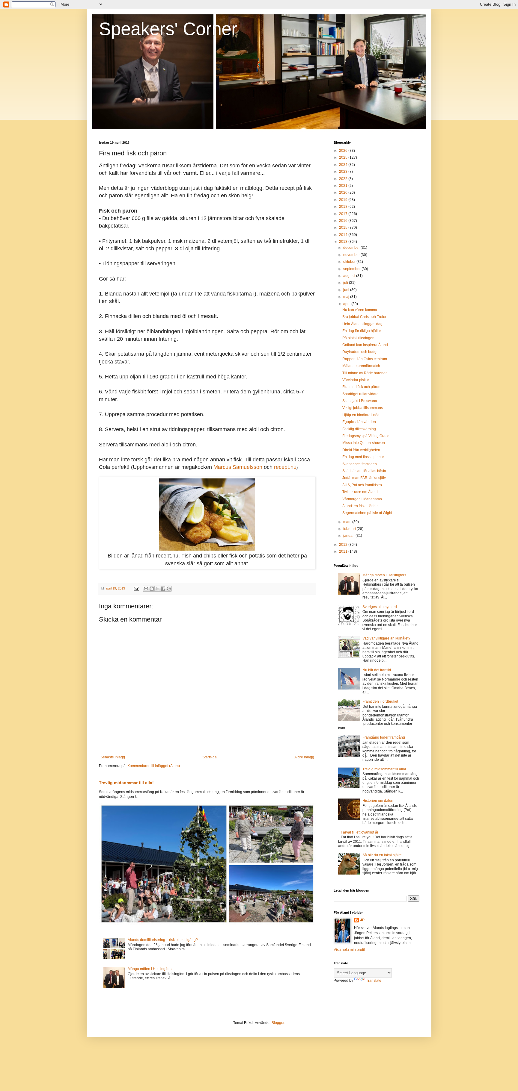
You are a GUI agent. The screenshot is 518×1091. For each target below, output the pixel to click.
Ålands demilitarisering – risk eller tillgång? (163, 940)
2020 (343, 192)
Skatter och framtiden (359, 464)
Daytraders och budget (361, 352)
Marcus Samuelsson (237, 467)
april (347, 304)
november (352, 255)
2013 (343, 242)
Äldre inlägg (304, 757)
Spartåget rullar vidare (360, 394)
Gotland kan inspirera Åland (365, 345)
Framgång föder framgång (383, 737)
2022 (343, 179)
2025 (343, 157)
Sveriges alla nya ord (379, 607)
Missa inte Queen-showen (363, 443)
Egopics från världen (359, 422)
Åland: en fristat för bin (360, 506)
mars (347, 522)
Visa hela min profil (349, 950)
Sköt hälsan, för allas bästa (364, 471)
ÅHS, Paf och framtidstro (362, 485)
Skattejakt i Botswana (359, 401)
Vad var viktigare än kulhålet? (386, 638)
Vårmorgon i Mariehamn (362, 499)
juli (346, 283)
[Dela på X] (157, 589)
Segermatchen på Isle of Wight (367, 513)
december (352, 248)
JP (362, 920)
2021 (343, 186)
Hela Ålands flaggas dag (362, 324)
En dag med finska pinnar (363, 457)
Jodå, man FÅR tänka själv (364, 478)
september (352, 269)
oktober (349, 262)
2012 (343, 545)
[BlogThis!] (152, 589)
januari (349, 536)
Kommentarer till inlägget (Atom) (153, 766)
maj (346, 297)
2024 (343, 165)
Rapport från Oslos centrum (364, 359)
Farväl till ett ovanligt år (359, 832)
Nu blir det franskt (376, 670)
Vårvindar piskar (355, 380)
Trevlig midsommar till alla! (126, 782)
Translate (373, 980)
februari (350, 529)
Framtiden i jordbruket (380, 701)
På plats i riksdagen (358, 338)
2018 (343, 206)
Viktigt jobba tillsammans (362, 408)
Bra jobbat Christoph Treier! (364, 317)
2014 (343, 235)
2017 (343, 214)
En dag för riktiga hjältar (361, 331)
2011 (343, 551)
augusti (349, 276)
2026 (343, 151)
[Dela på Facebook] (163, 589)
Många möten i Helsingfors (149, 969)
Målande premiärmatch (361, 366)
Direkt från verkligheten (361, 450)
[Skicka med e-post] (146, 589)
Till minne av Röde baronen (365, 373)
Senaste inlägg (112, 757)
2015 (343, 227)
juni (346, 290)
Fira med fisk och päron (361, 387)
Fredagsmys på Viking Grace (365, 436)
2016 (343, 221)
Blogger (278, 1023)
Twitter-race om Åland (360, 492)
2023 (343, 171)
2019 (343, 200)
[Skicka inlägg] (136, 588)
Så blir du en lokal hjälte (382, 855)
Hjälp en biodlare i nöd (361, 415)
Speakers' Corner (168, 29)
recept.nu (285, 467)
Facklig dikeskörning (359, 429)
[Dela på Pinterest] (169, 589)
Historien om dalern (378, 800)
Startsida (209, 757)
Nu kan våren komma (359, 310)
